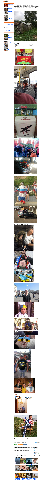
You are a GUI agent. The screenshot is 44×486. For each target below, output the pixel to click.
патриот (15, 442)
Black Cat (36, 448)
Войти (42, 0)
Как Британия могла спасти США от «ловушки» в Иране (17, 472)
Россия (20, 442)
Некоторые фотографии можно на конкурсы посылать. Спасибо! (12, 29)
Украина (22, 442)
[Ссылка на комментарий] (14, 452)
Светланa (39, 442)
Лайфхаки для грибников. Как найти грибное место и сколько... (23, 479)
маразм (17, 442)
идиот (18, 442)
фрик (19, 442)
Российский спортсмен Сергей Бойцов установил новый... (17, 464)
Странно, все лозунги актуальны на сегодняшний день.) (11, 28)
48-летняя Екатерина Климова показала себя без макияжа (23, 472)
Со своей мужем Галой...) (8, 30)
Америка (25, 442)
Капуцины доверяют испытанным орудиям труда (34, 479)
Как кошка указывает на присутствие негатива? (29, 464)
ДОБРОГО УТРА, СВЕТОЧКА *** (9, 26)
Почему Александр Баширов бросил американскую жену (35, 464)
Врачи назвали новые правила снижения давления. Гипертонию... (17, 479)
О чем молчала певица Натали (29, 471)
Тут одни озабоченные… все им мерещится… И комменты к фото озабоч (13, 24)
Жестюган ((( (7, 27)
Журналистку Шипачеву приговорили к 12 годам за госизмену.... (29, 479)
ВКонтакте (26, 444)
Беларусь (24, 442)
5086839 (35, 453)
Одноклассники (21, 444)
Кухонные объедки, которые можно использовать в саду (23, 464)
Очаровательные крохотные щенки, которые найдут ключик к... (35, 472)
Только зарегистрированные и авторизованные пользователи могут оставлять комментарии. (26, 447)
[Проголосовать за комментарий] (38, 448)
